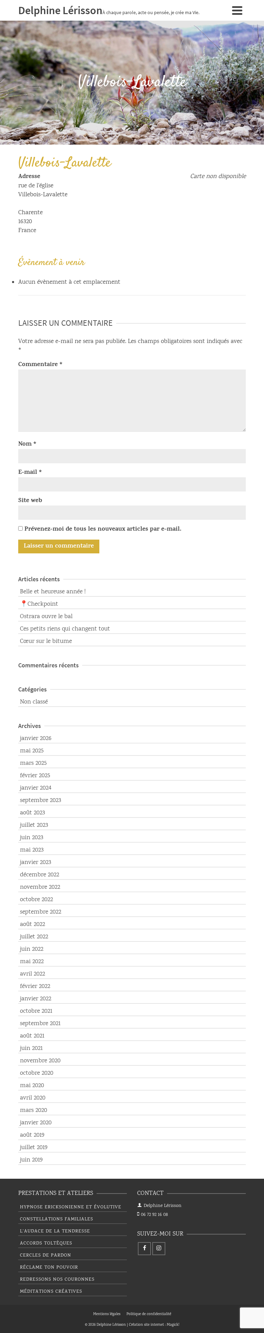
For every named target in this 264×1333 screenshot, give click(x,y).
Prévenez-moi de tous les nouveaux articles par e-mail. (103, 529)
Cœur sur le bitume (46, 641)
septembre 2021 (40, 1023)
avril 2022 (32, 974)
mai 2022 (32, 961)
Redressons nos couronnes (57, 1279)
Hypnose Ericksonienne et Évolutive (70, 1207)
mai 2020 (32, 1085)
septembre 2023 (40, 800)
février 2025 (35, 775)
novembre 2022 (40, 887)
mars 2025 (33, 763)
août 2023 (32, 813)
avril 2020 (32, 1098)
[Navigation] (237, 10)
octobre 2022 (36, 899)
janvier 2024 (35, 788)
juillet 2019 (33, 1147)
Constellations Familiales (56, 1219)
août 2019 (32, 1135)
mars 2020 (33, 1110)
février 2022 (35, 986)
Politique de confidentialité (148, 1314)
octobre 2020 (36, 1073)
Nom (27, 444)
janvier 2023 (35, 862)
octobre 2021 (36, 1011)
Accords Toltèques (46, 1243)
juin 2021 (31, 1048)
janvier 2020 (36, 1122)
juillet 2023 (34, 825)
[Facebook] (144, 1248)
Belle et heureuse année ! (53, 591)
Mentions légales (106, 1314)
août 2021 (32, 1036)
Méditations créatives (51, 1291)
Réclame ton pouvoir (49, 1267)
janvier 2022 (35, 998)
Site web (30, 501)
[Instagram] (158, 1248)
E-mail (30, 472)
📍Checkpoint (39, 604)
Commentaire (40, 365)
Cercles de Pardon (45, 1255)
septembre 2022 (40, 912)
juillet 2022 (34, 937)
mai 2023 (32, 850)
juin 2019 (31, 1160)
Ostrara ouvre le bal (46, 616)
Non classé (34, 702)
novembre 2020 (40, 1060)
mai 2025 (32, 751)
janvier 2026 (36, 738)
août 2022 (32, 924)
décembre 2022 (39, 875)
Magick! (173, 1325)
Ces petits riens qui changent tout (65, 629)
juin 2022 (31, 949)
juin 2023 (31, 837)
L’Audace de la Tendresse (55, 1231)
